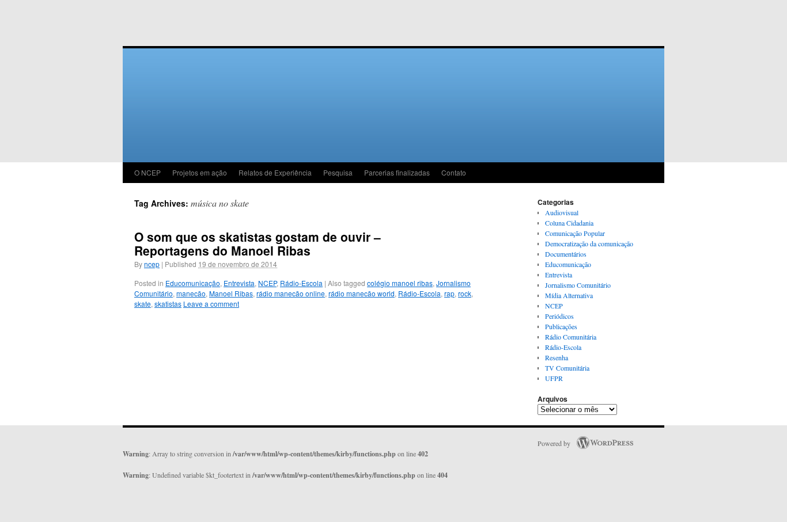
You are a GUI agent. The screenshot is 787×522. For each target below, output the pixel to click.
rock (464, 293)
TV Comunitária (567, 367)
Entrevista (239, 283)
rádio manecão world (361, 293)
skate (142, 303)
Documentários (566, 253)
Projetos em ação (199, 172)
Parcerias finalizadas (397, 172)
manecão (191, 293)
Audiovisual (561, 212)
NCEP (267, 283)
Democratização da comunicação (589, 243)
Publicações (561, 326)
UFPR (554, 378)
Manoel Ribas (231, 293)
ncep (152, 264)
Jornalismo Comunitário (578, 284)
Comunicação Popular (575, 233)
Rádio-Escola (301, 283)
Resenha (556, 357)
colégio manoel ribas (400, 283)
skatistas (167, 303)
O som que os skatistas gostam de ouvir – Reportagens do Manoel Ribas (257, 243)
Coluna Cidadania (569, 222)
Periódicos (559, 316)
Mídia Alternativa (569, 295)
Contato (453, 172)
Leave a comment (211, 303)
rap (449, 293)
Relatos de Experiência (275, 172)
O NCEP (147, 172)
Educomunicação (192, 283)
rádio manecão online (290, 293)
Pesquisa (338, 172)
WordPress (605, 442)
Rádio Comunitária (570, 336)
